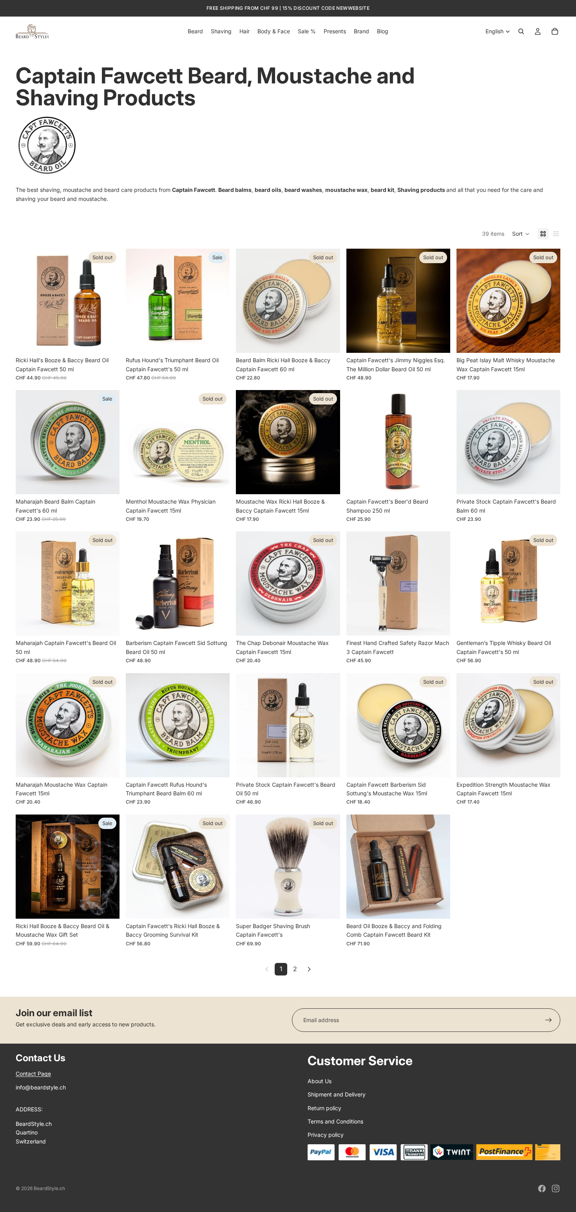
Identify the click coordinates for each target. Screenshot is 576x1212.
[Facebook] (542, 1188)
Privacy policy (326, 1134)
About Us (319, 1081)
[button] (521, 233)
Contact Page (33, 1073)
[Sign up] (548, 1020)
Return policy (324, 1108)
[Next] (309, 969)
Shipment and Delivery (337, 1094)
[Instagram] (555, 1188)
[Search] (521, 31)
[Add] (218, 341)
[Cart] (554, 31)
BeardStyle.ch (49, 1188)
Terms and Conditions (335, 1121)
